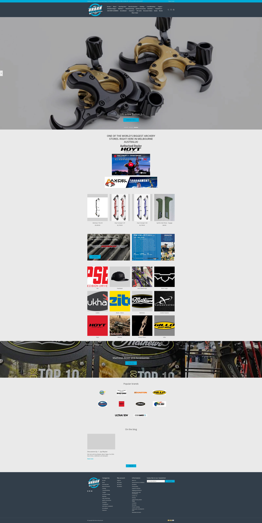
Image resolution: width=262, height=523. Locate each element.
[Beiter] (102, 392)
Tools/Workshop (106, 490)
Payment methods (136, 488)
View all (131, 466)
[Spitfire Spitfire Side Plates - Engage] (164, 207)
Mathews (142, 313)
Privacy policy (135, 486)
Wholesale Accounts (136, 512)
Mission (120, 337)
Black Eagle (164, 288)
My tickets (119, 484)
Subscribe (170, 481)
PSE (98, 288)
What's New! (135, 13)
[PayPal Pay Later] (171, 520)
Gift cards (139, 11)
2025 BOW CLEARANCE (112, 11)
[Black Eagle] (121, 392)
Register (119, 480)
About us (134, 480)
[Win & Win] (140, 415)
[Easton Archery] (140, 392)
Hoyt (97, 337)
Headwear (120, 288)
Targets (104, 492)
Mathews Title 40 (97, 223)
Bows (103, 482)
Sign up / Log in (171, 1)
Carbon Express (164, 313)
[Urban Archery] (95, 10)
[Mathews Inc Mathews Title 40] (97, 207)
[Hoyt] (121, 404)
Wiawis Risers (142, 337)
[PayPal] (168, 520)
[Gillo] (159, 392)
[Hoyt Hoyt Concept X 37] (120, 207)
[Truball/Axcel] (159, 404)
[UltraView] (121, 415)
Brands (161, 11)
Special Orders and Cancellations (136, 493)
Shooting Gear (105, 484)
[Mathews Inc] (140, 404)
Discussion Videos (147, 11)
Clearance (104, 510)
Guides (155, 11)
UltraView (104, 502)
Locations (134, 503)
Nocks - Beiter (120, 313)
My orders (119, 482)
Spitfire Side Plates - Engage (164, 223)
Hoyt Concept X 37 (120, 223)
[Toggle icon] (168, 10)
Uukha (97, 313)
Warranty (134, 505)
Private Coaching (136, 507)
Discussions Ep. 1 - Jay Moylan (97, 452)
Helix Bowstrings (130, 8)
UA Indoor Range (106, 494)
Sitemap (134, 497)
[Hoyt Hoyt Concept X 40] (142, 207)
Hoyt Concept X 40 (142, 223)
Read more (90, 458)
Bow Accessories (106, 486)
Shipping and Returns (137, 490)
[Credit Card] (173, 520)
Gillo (164, 337)
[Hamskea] (102, 404)
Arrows (103, 480)
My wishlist (119, 486)
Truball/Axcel (105, 504)
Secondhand (105, 508)
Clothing (104, 488)
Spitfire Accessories (141, 8)
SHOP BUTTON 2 (131, 120)
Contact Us (134, 495)
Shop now (131, 363)
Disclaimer (134, 484)
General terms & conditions (138, 482)
